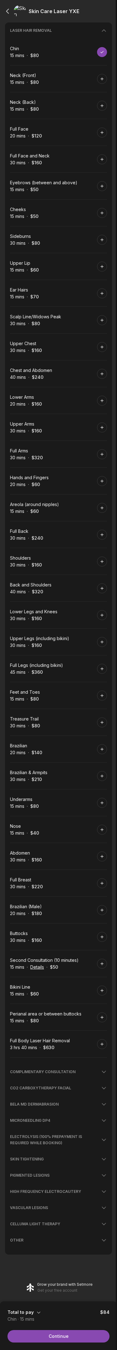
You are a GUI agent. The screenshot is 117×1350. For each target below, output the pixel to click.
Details (37, 967)
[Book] (102, 52)
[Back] (7, 11)
